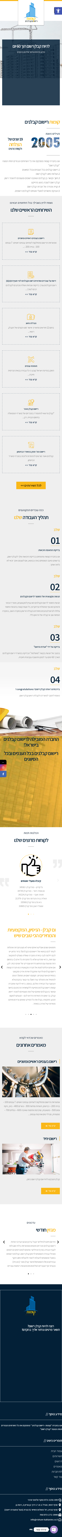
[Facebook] (3, 774)
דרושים (58, 1461)
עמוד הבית (56, 1451)
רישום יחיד (50, 1138)
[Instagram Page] (3, 767)
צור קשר (57, 1477)
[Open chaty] (54, 1529)
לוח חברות (57, 1471)
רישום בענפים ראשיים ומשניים (37, 1061)
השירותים (57, 1456)
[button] (58, 11)
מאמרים (57, 1466)
